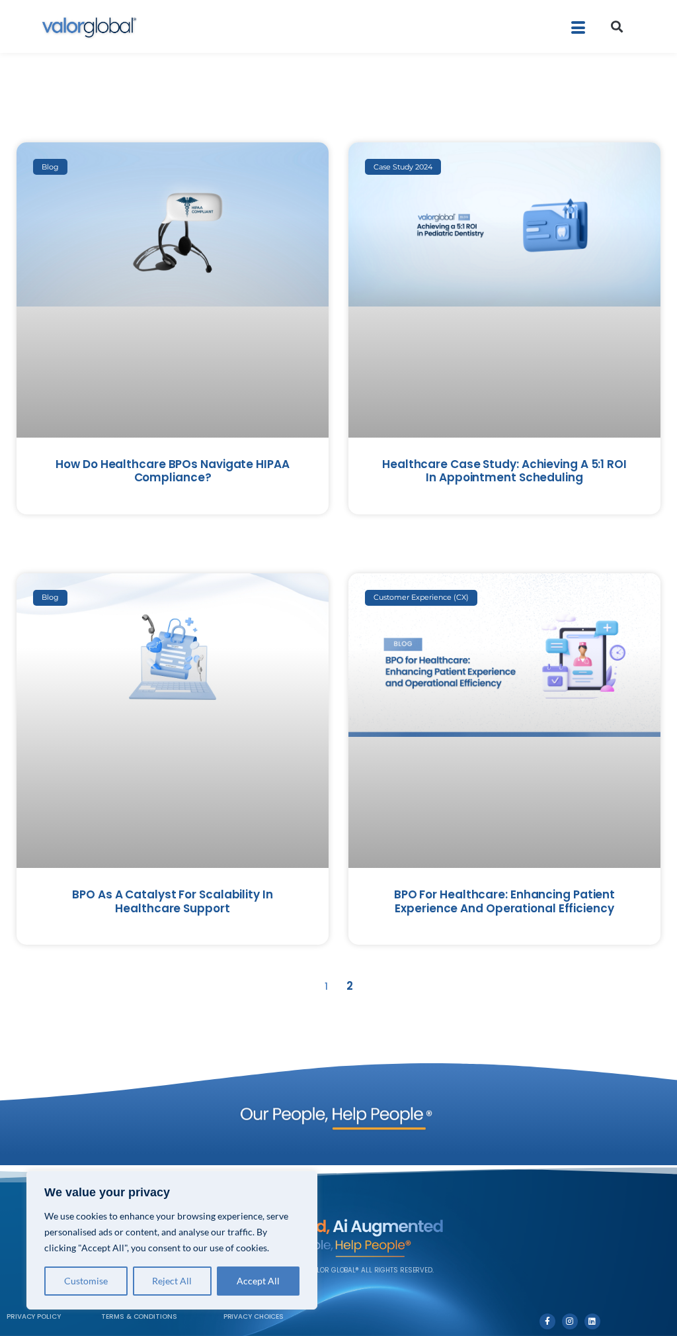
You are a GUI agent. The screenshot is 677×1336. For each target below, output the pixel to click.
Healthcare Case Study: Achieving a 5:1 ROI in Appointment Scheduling (504, 470)
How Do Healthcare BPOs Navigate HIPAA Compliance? (172, 470)
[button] (617, 27)
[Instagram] (570, 1321)
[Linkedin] (592, 1321)
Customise (86, 1280)
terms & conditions (139, 1316)
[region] (171, 1240)
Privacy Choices (253, 1316)
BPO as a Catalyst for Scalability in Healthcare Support (172, 901)
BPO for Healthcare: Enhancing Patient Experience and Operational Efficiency (504, 901)
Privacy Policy (34, 1316)
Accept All (258, 1280)
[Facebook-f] (547, 1321)
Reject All (172, 1280)
